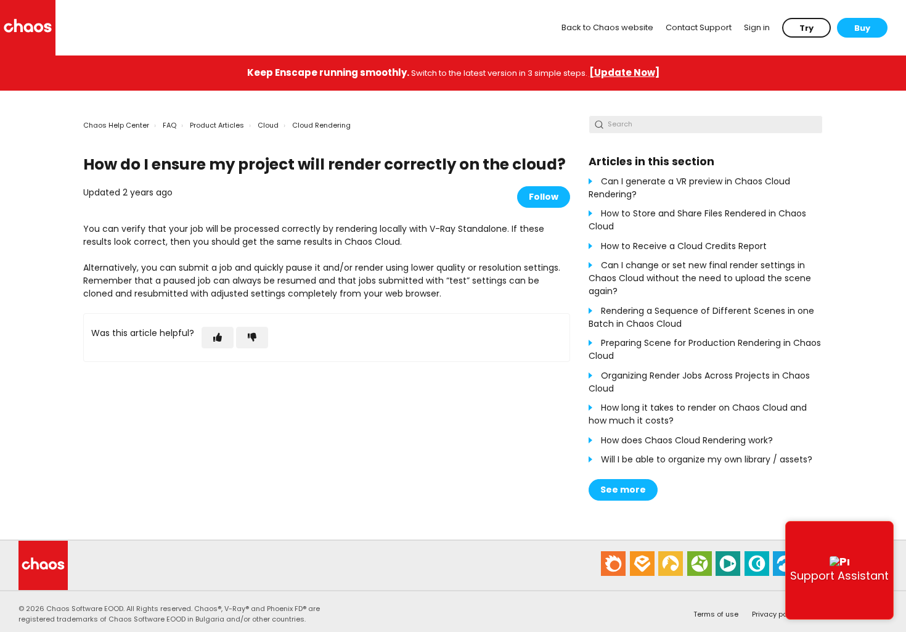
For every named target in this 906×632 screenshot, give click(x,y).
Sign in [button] (757, 27)
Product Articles (217, 125)
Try (806, 28)
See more (623, 489)
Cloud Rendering (321, 125)
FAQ (169, 125)
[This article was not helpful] (252, 337)
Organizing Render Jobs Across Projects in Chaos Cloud (699, 382)
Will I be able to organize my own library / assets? (706, 459)
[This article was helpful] (218, 337)
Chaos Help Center (116, 125)
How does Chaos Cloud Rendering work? (687, 440)
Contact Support (699, 27)
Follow (543, 197)
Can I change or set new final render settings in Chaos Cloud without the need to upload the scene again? (700, 278)
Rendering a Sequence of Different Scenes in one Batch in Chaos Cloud (701, 317)
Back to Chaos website (607, 27)
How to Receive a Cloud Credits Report (684, 246)
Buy (862, 28)
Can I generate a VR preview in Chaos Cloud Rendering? (689, 187)
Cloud (268, 125)
